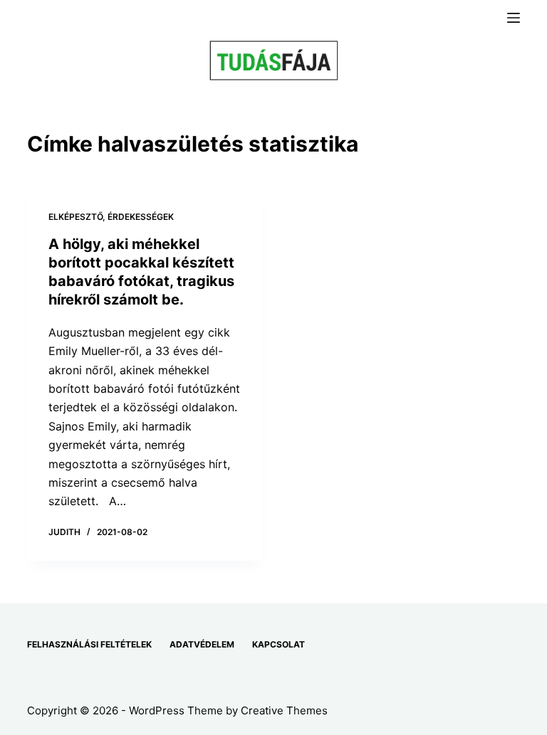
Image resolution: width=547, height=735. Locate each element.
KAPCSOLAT (278, 644)
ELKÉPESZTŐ (75, 216)
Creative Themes (284, 710)
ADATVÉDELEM (202, 644)
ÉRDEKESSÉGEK (141, 216)
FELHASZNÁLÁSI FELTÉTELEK (89, 644)
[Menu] (513, 17)
